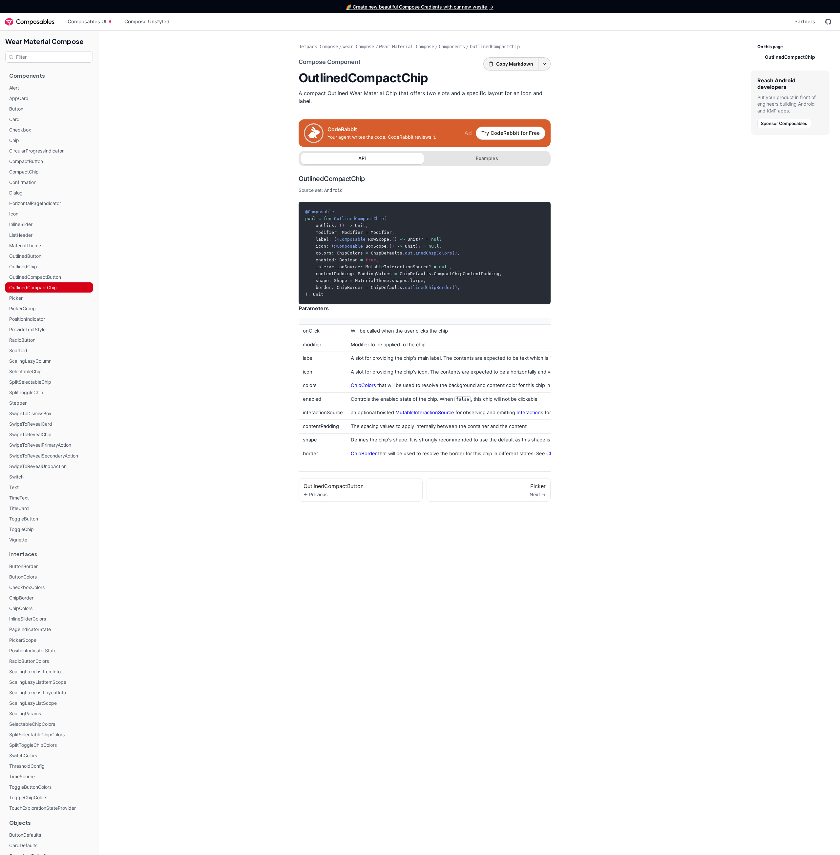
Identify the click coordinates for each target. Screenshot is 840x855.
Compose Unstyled (147, 21)
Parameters (314, 308)
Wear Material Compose (44, 41)
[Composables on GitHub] (828, 21)
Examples (487, 158)
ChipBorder (364, 454)
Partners (804, 21)
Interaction (528, 413)
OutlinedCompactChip (332, 179)
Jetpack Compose (318, 46)
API (362, 158)
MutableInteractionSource (424, 413)
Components (452, 46)
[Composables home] (29, 22)
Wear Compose (358, 46)
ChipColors (363, 385)
